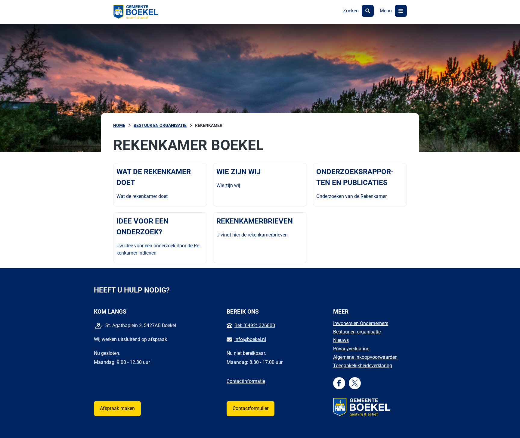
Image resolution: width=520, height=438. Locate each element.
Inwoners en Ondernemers (360, 323)
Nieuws (341, 340)
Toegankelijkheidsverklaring (362, 365)
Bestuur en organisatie (357, 332)
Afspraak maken (117, 408)
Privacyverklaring (351, 349)
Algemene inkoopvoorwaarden (365, 357)
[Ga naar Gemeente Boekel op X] (354, 383)
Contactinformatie (246, 381)
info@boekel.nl (250, 339)
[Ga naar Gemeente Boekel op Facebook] (339, 383)
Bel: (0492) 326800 (254, 325)
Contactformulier (250, 408)
